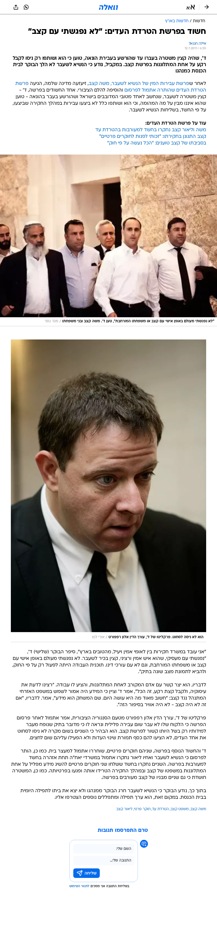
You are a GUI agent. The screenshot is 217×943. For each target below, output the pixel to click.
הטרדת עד (160, 809)
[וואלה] (108, 7)
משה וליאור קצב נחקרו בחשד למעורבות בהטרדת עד (150, 130)
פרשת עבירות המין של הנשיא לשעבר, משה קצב (139, 83)
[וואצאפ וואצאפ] (26, 7)
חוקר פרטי (142, 809)
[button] (191, 7)
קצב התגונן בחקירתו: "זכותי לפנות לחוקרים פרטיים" (152, 136)
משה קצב (198, 809)
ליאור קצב (124, 809)
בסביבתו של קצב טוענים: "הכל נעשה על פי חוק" (156, 143)
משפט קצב (179, 809)
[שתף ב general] (16, 7)
